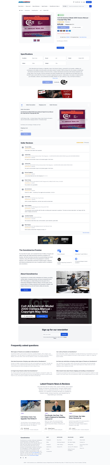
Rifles (47, 442)
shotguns (46, 353)
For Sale (64, 6)
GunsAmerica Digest (34, 455)
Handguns (48, 440)
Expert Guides (44, 6)
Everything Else (35, 10)
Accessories (27, 10)
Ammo (47, 449)
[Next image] (52, 26)
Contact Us (82, 442)
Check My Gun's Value (54, 6)
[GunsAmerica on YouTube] (25, 457)
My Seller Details (71, 442)
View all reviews (86, 232)
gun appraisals (36, 452)
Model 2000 (46, 10)
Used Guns (48, 446)
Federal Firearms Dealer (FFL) (34, 364)
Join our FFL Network (73, 446)
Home (22, 10)
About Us (82, 448)
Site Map (84, 462)
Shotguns (48, 444)
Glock (42, 355)
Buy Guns (26, 290)
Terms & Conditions (78, 462)
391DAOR (68, 37)
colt (40, 10)
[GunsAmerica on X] (23, 457)
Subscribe (64, 334)
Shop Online (20, 6)
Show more (55, 78)
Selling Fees (70, 444)
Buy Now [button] (64, 27)
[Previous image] (22, 26)
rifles (43, 353)
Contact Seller (60, 47)
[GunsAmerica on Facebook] (20, 457)
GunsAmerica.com (32, 462)
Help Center (82, 440)
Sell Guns (89, 2)
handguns (39, 353)
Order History (60, 444)
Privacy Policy (71, 462)
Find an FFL (59, 446)
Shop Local (28, 6)
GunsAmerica (25, 437)
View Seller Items (83, 37)
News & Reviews (36, 6)
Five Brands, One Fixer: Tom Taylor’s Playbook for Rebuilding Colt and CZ (55, 417)
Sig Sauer (46, 355)
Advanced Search (61, 442)
